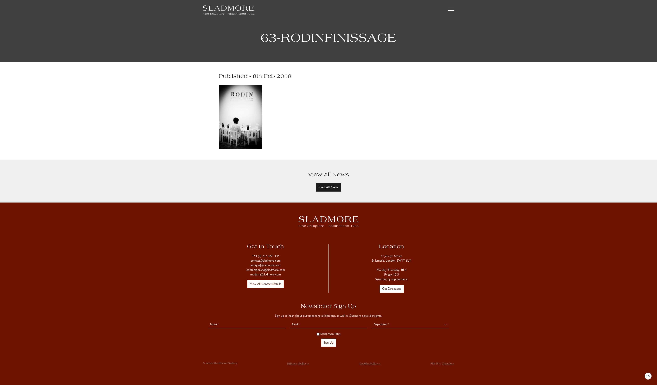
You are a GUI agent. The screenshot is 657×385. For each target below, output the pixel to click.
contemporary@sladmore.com (265, 270)
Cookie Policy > (370, 363)
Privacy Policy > (298, 363)
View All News (328, 187)
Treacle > (448, 363)
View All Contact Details (265, 284)
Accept (329, 334)
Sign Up (328, 343)
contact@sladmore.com (266, 261)
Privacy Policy (333, 334)
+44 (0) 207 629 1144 (265, 256)
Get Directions (391, 289)
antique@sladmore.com (265, 265)
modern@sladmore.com (265, 274)
